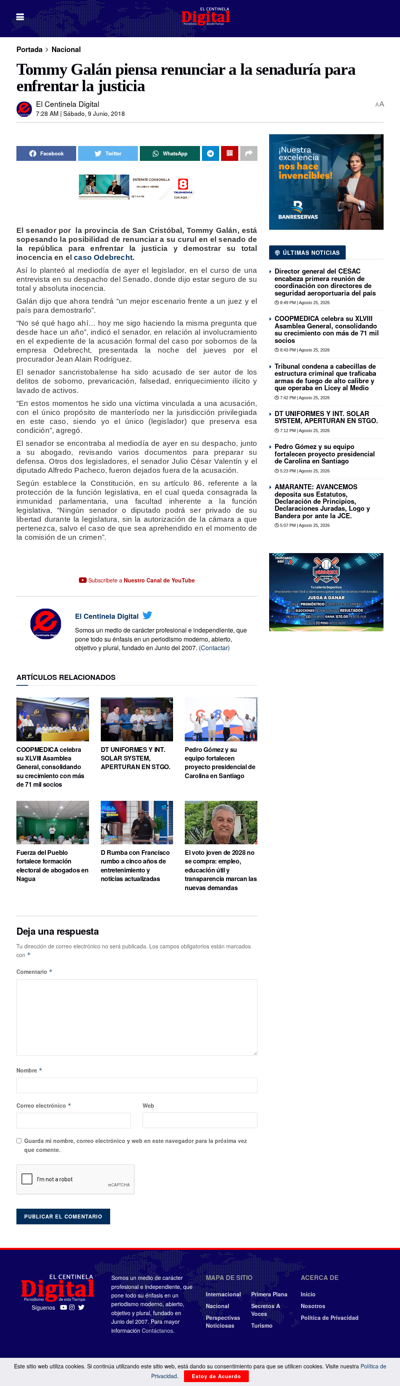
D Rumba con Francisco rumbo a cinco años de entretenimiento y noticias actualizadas (135, 865)
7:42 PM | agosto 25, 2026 (304, 397)
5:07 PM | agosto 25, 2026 (304, 525)
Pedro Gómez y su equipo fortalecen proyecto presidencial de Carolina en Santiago (220, 762)
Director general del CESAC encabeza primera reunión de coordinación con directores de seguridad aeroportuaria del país (325, 281)
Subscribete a (141, 580)
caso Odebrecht (103, 257)
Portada (29, 49)
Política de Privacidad (330, 1317)
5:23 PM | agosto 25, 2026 (304, 471)
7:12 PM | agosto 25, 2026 (304, 430)
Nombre (29, 1070)
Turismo (262, 1325)
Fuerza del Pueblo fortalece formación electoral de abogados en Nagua (52, 865)
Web (148, 1105)
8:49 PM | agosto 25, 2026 (304, 302)
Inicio (308, 1294)
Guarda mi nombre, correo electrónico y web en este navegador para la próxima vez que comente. (135, 1145)
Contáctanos (157, 1330)
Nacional (66, 49)
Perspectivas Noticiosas (223, 1321)
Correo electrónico (43, 1105)
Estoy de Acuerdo (216, 1376)
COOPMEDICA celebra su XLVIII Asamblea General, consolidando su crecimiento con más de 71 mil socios (50, 767)
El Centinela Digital (67, 103)
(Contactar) (214, 647)
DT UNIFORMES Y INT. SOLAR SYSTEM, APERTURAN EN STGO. (135, 758)
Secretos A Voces (265, 1310)
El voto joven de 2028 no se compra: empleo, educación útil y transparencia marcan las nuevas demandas (221, 870)
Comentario (34, 971)
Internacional (223, 1294)
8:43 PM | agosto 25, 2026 (304, 350)
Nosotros (313, 1306)
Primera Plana (269, 1294)
